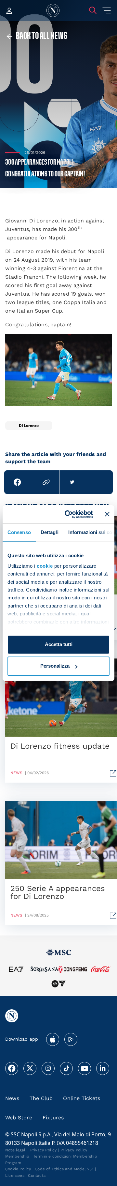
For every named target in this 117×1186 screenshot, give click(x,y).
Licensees (14, 1175)
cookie (45, 566)
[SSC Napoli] (52, 10)
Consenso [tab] (19, 532)
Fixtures (53, 1117)
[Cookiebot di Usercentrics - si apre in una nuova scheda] (68, 514)
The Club (41, 1098)
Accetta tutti (58, 644)
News (12, 1098)
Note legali (15, 1150)
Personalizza (55, 666)
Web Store (18, 1117)
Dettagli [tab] (49, 532)
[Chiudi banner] (107, 514)
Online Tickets (81, 1098)
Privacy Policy (43, 1150)
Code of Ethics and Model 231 (64, 1169)
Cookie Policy (18, 1169)
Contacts (37, 1175)
